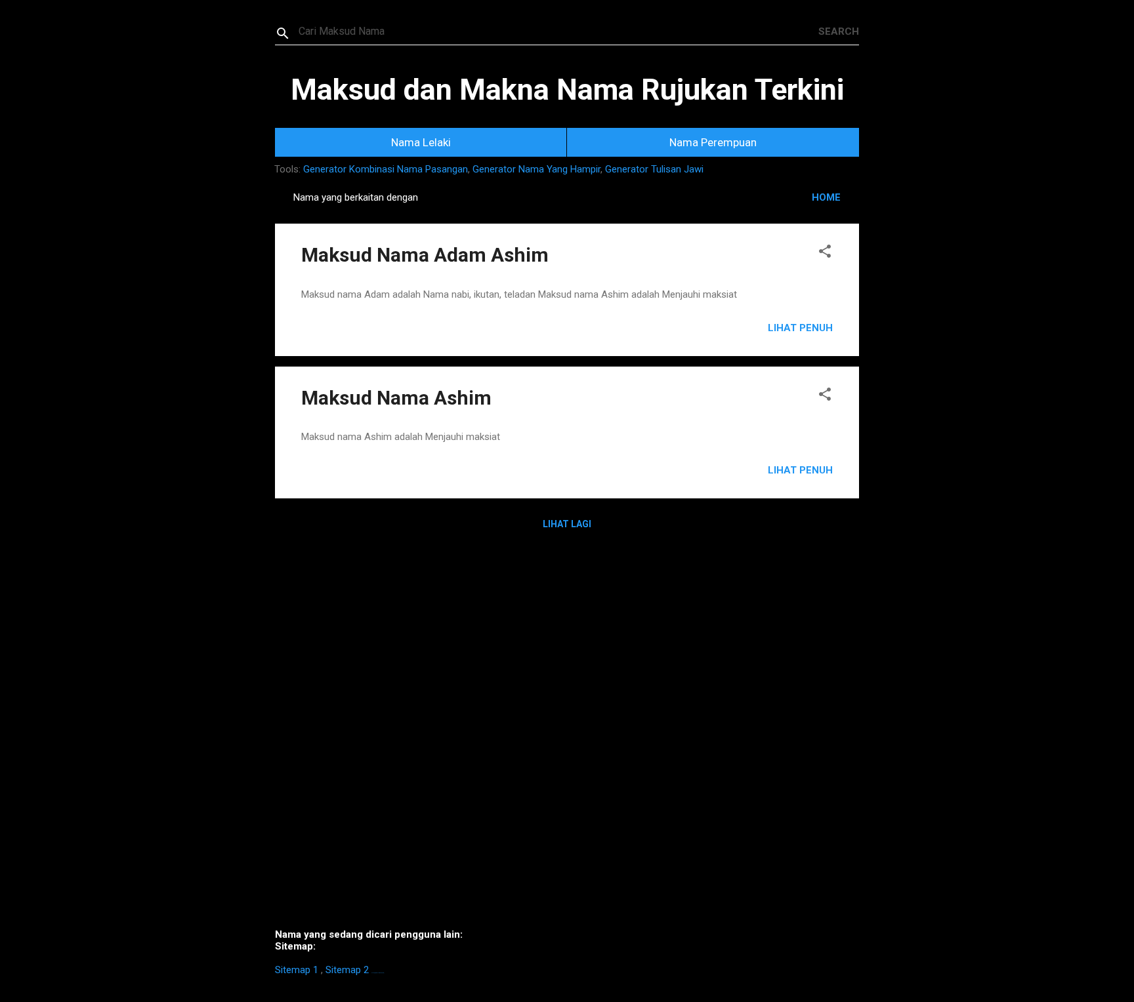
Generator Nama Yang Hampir (536, 169)
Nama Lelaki (421, 142)
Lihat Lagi (567, 524)
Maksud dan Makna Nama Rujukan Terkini (567, 89)
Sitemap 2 (347, 970)
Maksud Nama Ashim (396, 397)
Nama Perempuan (713, 142)
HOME (826, 197)
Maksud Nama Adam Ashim (425, 254)
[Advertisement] (567, 739)
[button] (825, 253)
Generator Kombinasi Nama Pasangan (385, 169)
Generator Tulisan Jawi (654, 169)
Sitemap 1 (296, 970)
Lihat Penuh (800, 328)
